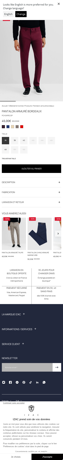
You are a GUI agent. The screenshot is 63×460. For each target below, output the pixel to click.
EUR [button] (17, 401)
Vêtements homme (16, 106)
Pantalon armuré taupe (12, 252)
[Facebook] (10, 382)
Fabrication (8, 192)
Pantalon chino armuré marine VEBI (38, 253)
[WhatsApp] (44, 382)
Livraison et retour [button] (13, 202)
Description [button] (8, 182)
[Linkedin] (37, 382)
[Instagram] (3, 382)
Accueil (5, 106)
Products (28, 106)
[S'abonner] (57, 367)
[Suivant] (58, 234)
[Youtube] (17, 382)
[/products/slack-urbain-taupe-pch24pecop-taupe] (14, 234)
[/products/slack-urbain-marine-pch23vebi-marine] (40, 234)
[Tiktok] (30, 382)
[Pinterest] (23, 382)
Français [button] (5, 401)
